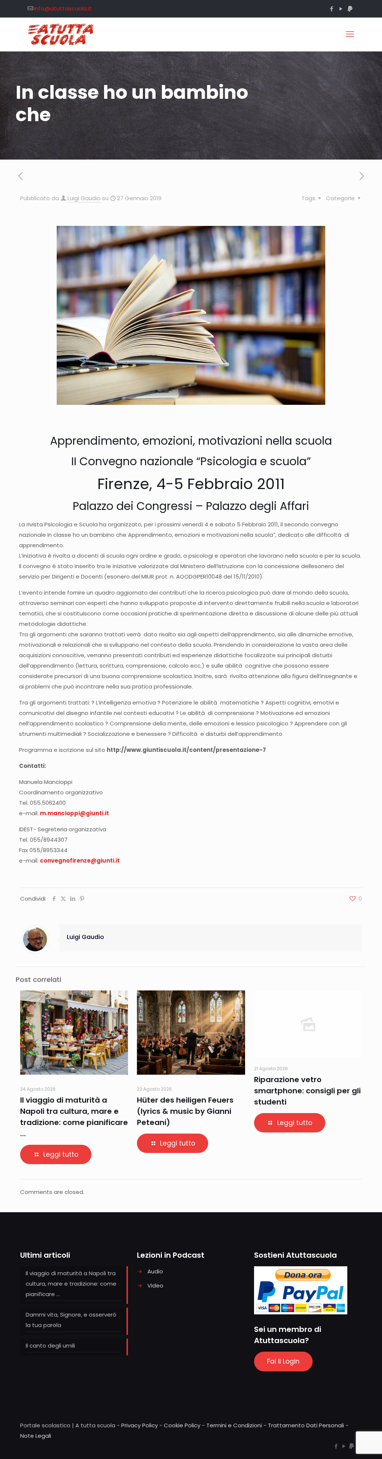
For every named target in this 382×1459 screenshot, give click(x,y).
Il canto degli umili (50, 1345)
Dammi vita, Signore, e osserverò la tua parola (71, 1320)
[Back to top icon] (346, 1444)
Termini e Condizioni (234, 1425)
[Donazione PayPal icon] (350, 9)
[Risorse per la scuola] (61, 34)
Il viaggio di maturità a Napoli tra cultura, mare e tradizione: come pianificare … (71, 1283)
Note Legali (35, 1436)
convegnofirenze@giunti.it (80, 860)
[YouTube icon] (341, 9)
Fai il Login (283, 1361)
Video (155, 1285)
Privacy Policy (139, 1425)
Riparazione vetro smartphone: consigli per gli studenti (307, 1090)
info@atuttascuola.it (63, 8)
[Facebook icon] (331, 9)
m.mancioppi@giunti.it (74, 813)
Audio (155, 1271)
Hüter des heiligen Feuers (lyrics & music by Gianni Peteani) (185, 1111)
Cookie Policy (182, 1425)
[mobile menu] (350, 34)
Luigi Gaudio (84, 198)
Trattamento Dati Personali (306, 1425)
